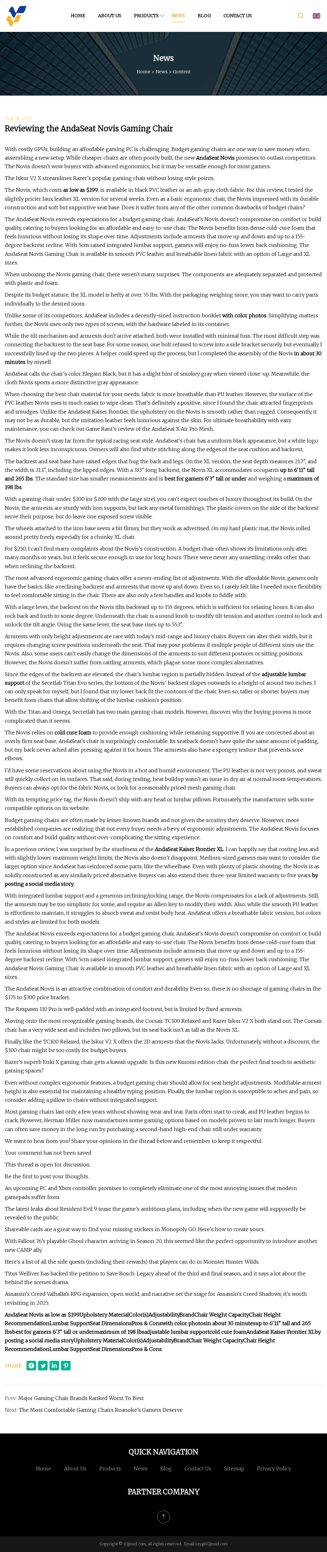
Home (78, 15)
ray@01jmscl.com (211, 1543)
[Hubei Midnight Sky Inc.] (16, 16)
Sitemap (234, 1468)
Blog (204, 15)
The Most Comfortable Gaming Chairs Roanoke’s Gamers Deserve (101, 1410)
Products (146, 15)
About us (109, 15)
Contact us (238, 15)
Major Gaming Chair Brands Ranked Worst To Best (81, 1398)
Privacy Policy (274, 1468)
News (178, 15)
